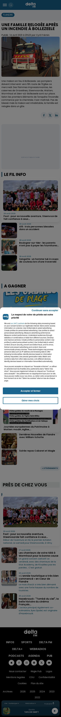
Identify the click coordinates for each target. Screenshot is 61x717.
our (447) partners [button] (18, 323)
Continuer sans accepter (45, 310)
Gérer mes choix (30, 400)
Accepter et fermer (30, 390)
